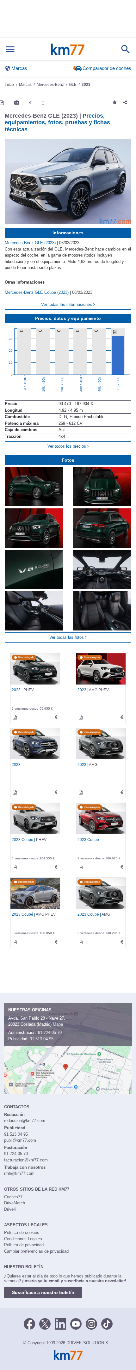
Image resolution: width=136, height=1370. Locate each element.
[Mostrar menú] (10, 49)
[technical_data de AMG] (122, 792)
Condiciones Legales (23, 1238)
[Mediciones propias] (43, 102)
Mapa (58, 1024)
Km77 (67, 49)
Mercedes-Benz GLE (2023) (31, 242)
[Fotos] (16, 102)
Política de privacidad (24, 1245)
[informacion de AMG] (81, 792)
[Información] (2, 102)
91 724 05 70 (50, 1032)
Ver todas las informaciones (67, 304)
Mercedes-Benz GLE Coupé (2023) (37, 292)
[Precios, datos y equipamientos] (30, 102)
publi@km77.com (20, 1140)
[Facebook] (29, 1323)
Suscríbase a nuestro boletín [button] (43, 1292)
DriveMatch (14, 1203)
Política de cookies (21, 1232)
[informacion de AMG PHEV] (81, 717)
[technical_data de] (56, 792)
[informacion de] (15, 792)
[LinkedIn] (60, 1323)
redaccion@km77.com (24, 1120)
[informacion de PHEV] (15, 717)
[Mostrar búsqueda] (125, 49)
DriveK (10, 1209)
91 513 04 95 (41, 1038)
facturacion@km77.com (26, 1160)
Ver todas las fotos (67, 637)
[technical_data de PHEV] (56, 717)
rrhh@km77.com (19, 1173)
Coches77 (13, 1196)
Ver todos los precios (67, 446)
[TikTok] (107, 1323)
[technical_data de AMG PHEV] (122, 717)
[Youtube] (76, 1323)
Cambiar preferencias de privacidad (36, 1251)
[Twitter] (45, 1323)
